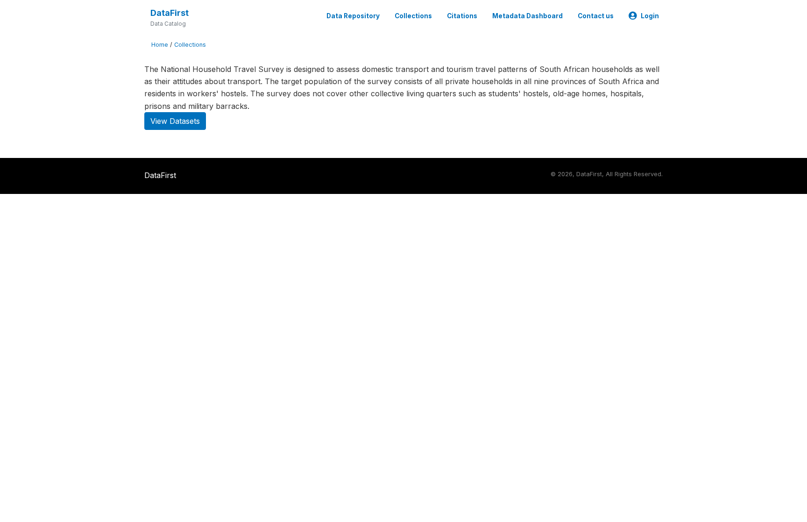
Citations (462, 16)
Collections (413, 16)
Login (650, 16)
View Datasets (175, 121)
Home (159, 44)
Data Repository (353, 16)
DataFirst (169, 13)
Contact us (596, 16)
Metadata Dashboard (527, 16)
